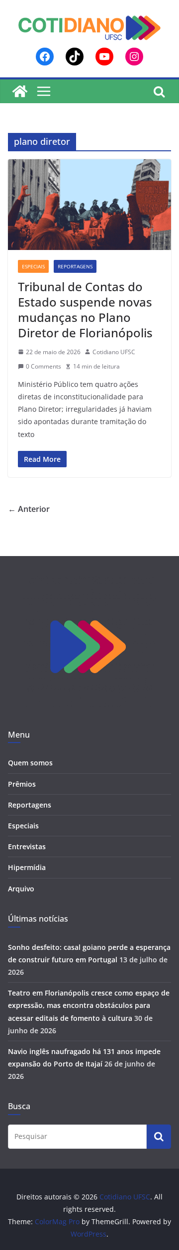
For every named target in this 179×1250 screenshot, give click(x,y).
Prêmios (22, 784)
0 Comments (43, 366)
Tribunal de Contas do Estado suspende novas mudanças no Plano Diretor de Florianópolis (85, 309)
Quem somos (30, 762)
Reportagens (75, 266)
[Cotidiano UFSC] (20, 91)
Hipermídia (27, 867)
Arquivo (21, 888)
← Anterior (29, 508)
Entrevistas (27, 846)
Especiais (33, 266)
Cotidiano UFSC (113, 352)
